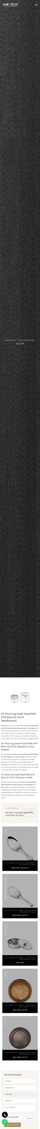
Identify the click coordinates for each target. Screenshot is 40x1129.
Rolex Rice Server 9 (6, 888)
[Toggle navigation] (36, 5)
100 (6, 831)
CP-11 (6, 1022)
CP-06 (6, 974)
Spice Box (6, 929)
